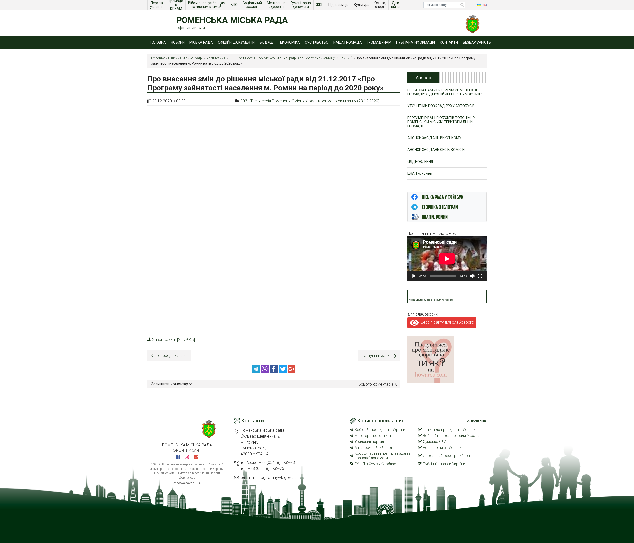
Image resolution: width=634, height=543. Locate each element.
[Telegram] (256, 371)
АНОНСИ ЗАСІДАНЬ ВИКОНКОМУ (434, 138)
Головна (158, 42)
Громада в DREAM (176, 5)
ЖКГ (320, 5)
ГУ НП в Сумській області (376, 464)
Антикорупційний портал (375, 447)
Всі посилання (476, 421)
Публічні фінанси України (444, 464)
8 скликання (216, 58)
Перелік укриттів (157, 5)
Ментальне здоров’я (276, 5)
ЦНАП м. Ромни (419, 173)
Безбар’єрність (477, 42)
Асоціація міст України (442, 447)
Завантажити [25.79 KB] (173, 339)
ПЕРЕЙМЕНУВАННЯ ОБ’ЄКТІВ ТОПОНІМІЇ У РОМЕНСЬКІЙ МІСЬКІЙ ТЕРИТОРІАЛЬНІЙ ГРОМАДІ (441, 122)
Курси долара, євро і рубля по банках (431, 299)
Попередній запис (172, 355)
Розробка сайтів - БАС (187, 483)
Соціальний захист (253, 5)
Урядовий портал (369, 441)
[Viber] (265, 371)
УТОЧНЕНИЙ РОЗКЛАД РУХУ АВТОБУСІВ (441, 106)
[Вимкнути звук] (472, 276)
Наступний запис (377, 355)
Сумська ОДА (434, 441)
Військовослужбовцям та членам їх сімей (207, 5)
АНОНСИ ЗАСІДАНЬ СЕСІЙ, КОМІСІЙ (436, 150)
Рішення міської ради (185, 58)
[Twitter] (283, 371)
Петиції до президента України (449, 429)
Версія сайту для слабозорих (446, 322)
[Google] (291, 371)
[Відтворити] (413, 276)
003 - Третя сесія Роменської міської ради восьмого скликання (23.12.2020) (291, 58)
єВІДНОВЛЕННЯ (420, 162)
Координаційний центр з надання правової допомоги (383, 455)
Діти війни (395, 5)
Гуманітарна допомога (301, 5)
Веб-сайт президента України (380, 429)
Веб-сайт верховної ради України (451, 435)
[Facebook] (274, 371)
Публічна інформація (415, 42)
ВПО (234, 5)
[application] (447, 258)
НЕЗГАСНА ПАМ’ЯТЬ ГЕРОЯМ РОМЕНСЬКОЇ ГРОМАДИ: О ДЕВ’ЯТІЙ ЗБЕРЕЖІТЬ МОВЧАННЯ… (446, 92)
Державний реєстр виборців (448, 455)
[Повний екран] (480, 276)
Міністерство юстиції (373, 435)
